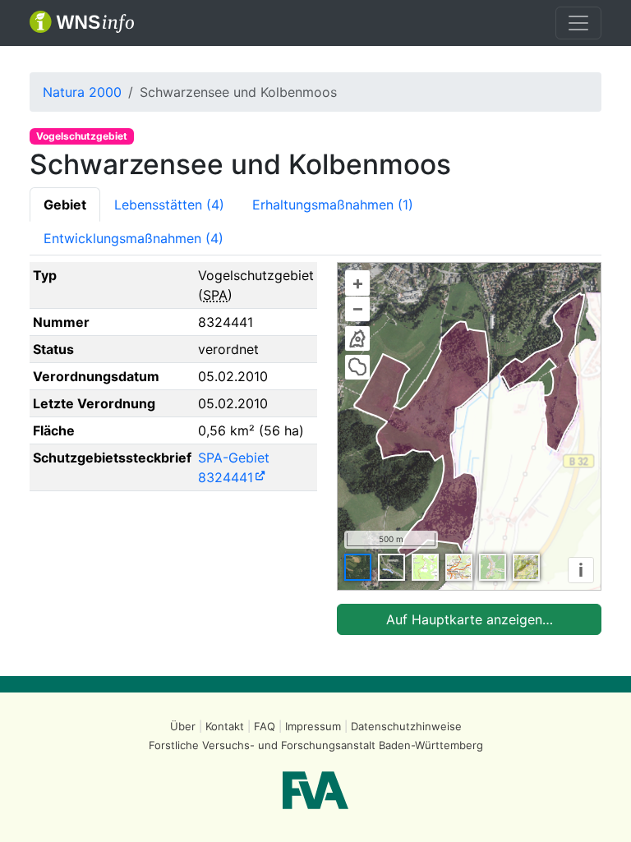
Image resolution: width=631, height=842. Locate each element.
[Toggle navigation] (578, 23)
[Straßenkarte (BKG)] (458, 567)
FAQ (264, 726)
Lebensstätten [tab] (169, 204)
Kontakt (224, 726)
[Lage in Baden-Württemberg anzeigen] (357, 338)
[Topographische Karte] (425, 567)
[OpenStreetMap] (492, 567)
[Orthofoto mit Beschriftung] (391, 567)
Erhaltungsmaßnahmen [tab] (332, 204)
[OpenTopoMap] (526, 567)
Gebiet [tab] (65, 204)
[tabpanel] (315, 448)
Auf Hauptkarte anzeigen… (469, 619)
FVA (315, 790)
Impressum (313, 726)
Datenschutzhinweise (406, 726)
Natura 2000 (82, 92)
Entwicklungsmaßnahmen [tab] (133, 238)
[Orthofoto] (357, 567)
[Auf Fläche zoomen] (357, 367)
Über (183, 726)
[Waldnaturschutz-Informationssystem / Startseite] (82, 23)
